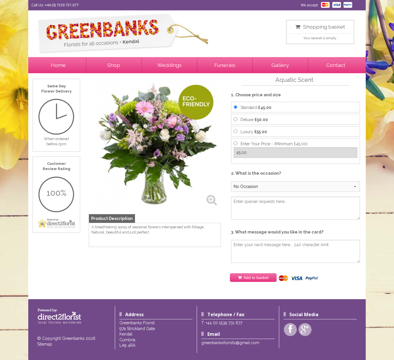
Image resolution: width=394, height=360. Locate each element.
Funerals (224, 65)
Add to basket (256, 277)
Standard (256, 107)
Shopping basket (324, 27)
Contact (335, 65)
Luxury (254, 131)
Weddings (169, 65)
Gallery (280, 65)
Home (58, 65)
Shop (113, 65)
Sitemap (44, 344)
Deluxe (254, 119)
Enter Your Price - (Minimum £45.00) (274, 144)
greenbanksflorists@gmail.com (230, 342)
